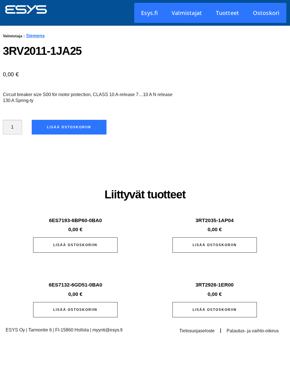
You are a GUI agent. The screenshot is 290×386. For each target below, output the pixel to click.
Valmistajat (187, 13)
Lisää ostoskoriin (69, 127)
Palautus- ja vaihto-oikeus (253, 330)
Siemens (35, 35)
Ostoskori (266, 13)
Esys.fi (149, 13)
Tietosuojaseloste (197, 330)
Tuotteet (227, 13)
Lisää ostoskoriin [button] (75, 245)
